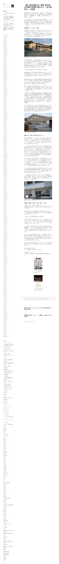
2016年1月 (5, 254)
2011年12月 (5, 336)
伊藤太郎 (4, 439)
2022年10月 (5, 115)
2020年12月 (5, 153)
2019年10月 (5, 177)
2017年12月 (5, 214)
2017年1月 (5, 233)
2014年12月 (5, 276)
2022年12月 (5, 112)
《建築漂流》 (5, 361)
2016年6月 (5, 245)
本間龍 (4, 487)
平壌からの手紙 (5, 474)
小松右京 (4, 463)
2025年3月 (5, 66)
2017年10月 (5, 218)
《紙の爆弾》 (5, 379)
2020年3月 (5, 168)
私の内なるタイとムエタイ (7, 523)
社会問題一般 (5, 520)
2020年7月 (5, 161)
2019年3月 (5, 189)
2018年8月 (5, 201)
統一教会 (4, 525)
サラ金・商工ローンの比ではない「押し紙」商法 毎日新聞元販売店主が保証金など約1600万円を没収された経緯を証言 (8, 18)
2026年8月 (5, 37)
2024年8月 (5, 78)
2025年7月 (5, 59)
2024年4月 (5, 84)
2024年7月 (5, 79)
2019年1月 (5, 192)
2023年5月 (5, 103)
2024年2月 (5, 88)
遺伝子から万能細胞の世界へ (7, 541)
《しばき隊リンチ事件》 (7, 349)
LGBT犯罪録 (5, 399)
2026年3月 (5, 45)
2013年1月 (5, 314)
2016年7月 (5, 244)
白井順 (4, 516)
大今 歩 (4, 456)
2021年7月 (5, 141)
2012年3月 (5, 331)
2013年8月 (5, 302)
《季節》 (4, 358)
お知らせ (4, 408)
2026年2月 (5, 47)
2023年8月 (5, 98)
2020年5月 (5, 165)
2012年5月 (5, 327)
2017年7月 (5, 223)
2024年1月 (5, 90)
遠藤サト (4, 539)
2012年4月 (5, 329)
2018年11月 (5, 196)
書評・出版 (5, 484)
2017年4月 (5, 228)
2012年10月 (5, 319)
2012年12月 (5, 315)
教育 (4, 479)
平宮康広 (4, 475)
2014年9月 (5, 281)
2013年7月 (5, 303)
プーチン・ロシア (6, 418)
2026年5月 (5, 42)
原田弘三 (4, 448)
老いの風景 (5, 527)
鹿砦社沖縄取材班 (6, 553)
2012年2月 (5, 333)
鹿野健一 (4, 556)
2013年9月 (5, 300)
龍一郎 (4, 560)
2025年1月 (5, 69)
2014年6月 (5, 285)
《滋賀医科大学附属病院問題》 (8, 377)
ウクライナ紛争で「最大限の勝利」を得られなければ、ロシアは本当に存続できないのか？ (8, 24)
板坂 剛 (4, 491)
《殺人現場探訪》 (6, 376)
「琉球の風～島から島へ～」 (7, 389)
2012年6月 (5, 326)
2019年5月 (5, 185)
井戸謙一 (4, 431)
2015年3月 (5, 271)
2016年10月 (5, 238)
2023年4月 (5, 105)
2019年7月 (5, 182)
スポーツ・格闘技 (6, 413)
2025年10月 (5, 54)
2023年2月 (5, 108)
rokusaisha (33, 298)
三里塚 (4, 426)
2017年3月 (5, 230)
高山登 (4, 549)
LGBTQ (4, 396)
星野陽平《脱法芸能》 (6, 482)
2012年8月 (5, 322)
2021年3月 (5, 148)
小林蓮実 (4, 467)
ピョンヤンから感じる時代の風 (8, 416)
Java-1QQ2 (5, 394)
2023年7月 (5, 100)
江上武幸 (4, 499)
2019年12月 (5, 173)
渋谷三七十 (5, 503)
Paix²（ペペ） (5, 401)
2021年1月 (5, 151)
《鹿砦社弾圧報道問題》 (7, 385)
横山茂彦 (4, 496)
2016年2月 (5, 252)
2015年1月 (5, 274)
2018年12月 (5, 194)
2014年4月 (5, 288)
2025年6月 (5, 60)
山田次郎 (4, 472)
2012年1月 (5, 334)
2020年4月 (5, 167)
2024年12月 (5, 71)
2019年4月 (5, 187)
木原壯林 (4, 486)
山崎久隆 (4, 470)
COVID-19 (5, 392)
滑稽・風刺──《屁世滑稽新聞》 (8, 504)
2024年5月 (5, 83)
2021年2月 (5, 149)
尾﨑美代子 (5, 468)
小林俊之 (4, 465)
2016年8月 (5, 242)
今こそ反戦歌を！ (6, 434)
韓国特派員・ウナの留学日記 (7, 546)
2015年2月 (5, 273)
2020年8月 (5, 160)
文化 (4, 480)
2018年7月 (5, 203)
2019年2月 (5, 191)
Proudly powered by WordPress (29, 321)
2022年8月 (5, 119)
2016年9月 (5, 240)
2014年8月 (5, 283)
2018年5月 (5, 206)
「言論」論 (5, 390)
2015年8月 (5, 262)
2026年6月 (5, 40)
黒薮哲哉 (4, 558)
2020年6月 (5, 163)
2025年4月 (5, 64)
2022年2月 (5, 129)
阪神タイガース (5, 544)
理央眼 (4, 511)
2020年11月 (5, 155)
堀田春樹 (4, 453)
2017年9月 (5, 220)
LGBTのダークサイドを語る (7, 397)
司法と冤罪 (5, 451)
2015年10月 (5, 259)
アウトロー (5, 404)
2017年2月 (5, 232)
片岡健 (4, 508)
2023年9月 (5, 96)
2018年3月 (5, 209)
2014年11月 (5, 278)
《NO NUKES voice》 (6, 347)
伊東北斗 (4, 438)
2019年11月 (5, 175)
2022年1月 (5, 131)
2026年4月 (5, 43)
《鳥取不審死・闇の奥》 (7, 384)
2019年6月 (5, 184)
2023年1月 (5, 110)
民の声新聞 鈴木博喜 (6, 498)
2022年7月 (5, 120)
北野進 (4, 445)
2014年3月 (5, 290)
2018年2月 (5, 211)
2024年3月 (5, 86)
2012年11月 (5, 317)
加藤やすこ (5, 443)
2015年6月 (5, 266)
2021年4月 (5, 146)
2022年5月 (5, 124)
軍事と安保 (5, 537)
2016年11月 (5, 237)
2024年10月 (5, 74)
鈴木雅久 (4, 542)
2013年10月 (5, 298)
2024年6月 (5, 81)
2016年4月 (5, 249)
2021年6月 (5, 143)
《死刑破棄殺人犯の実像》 (7, 372)
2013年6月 (5, 305)
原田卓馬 (4, 446)
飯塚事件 (4, 548)
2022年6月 (5, 122)
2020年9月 (5, 158)
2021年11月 (5, 134)
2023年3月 (5, 107)
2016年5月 (5, 247)
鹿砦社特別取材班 (6, 554)
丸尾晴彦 (4, 429)
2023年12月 (5, 91)
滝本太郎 (4, 506)
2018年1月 (5, 213)
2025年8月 (5, 57)
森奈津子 (4, 494)
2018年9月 (5, 199)
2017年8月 (5, 221)
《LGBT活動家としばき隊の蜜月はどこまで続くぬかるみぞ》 (8, 345)
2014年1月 (5, 293)
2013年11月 (5, 297)
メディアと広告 (5, 422)
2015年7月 (5, 264)
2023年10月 (5, 95)
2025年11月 (5, 52)
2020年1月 (5, 172)
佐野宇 (4, 441)
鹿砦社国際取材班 (6, 551)
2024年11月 (5, 72)
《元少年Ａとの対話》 (6, 353)
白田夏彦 (4, 518)
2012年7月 (5, 324)
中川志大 (4, 427)
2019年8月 (5, 180)
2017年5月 (5, 226)
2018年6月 (5, 204)
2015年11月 (5, 257)
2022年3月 (5, 127)
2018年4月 (5, 208)
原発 (4, 450)
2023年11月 (5, 93)
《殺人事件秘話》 (6, 374)
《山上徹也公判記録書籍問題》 (8, 359)
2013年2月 (5, 312)
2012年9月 (5, 321)
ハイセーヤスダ (5, 414)
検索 (4, 3)
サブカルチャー (5, 411)
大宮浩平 (4, 458)
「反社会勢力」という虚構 (7, 387)
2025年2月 (5, 67)
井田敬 (4, 433)
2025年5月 (5, 62)
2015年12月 (5, 256)
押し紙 (4, 477)
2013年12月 (5, 295)
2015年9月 (5, 261)
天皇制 (4, 460)
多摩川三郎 (5, 455)
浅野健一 (4, 501)
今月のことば (5, 436)
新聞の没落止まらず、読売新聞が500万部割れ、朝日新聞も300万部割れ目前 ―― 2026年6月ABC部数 (8, 29)
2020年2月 (5, 170)
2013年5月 (5, 307)
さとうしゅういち (6, 409)
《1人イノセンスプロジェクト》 (8, 342)
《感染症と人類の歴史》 (7, 365)
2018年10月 (5, 197)
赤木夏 (4, 536)
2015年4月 (5, 269)
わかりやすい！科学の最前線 (7, 424)
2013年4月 (5, 309)
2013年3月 (5, 310)
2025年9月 (5, 55)
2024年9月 (5, 76)
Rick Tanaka (5, 402)
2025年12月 (5, 50)
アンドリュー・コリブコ (7, 406)
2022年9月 (5, 117)
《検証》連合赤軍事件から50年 (8, 371)
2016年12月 (5, 235)
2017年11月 (5, 216)
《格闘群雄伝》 (5, 369)
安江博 (4, 462)
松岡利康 (4, 489)
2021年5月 (5, 144)
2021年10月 (5, 136)
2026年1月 (5, 48)
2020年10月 (5, 156)
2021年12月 (5, 132)
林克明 (4, 492)
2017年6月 (5, 225)
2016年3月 (5, 250)
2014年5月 (5, 286)
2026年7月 (5, 38)
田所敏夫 (4, 513)
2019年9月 (5, 179)
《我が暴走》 (5, 367)
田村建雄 (4, 515)
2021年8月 (5, 139)
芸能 (4, 528)
